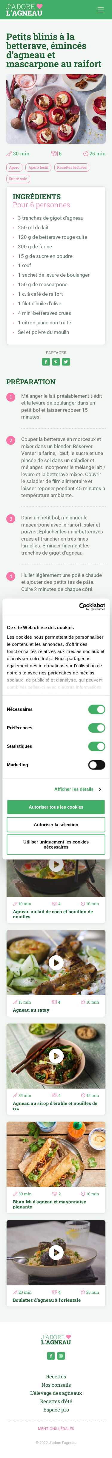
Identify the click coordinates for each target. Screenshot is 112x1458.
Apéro (14, 167)
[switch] (96, 728)
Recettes (56, 1376)
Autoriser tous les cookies (56, 807)
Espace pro (56, 1409)
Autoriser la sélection (56, 824)
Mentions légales (56, 1428)
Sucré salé (18, 178)
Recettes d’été (56, 1401)
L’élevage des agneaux (56, 1393)
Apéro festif (38, 167)
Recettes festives (72, 167)
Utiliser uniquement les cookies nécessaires (56, 845)
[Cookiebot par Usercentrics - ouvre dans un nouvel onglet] (79, 606)
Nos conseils (56, 1385)
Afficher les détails (74, 789)
